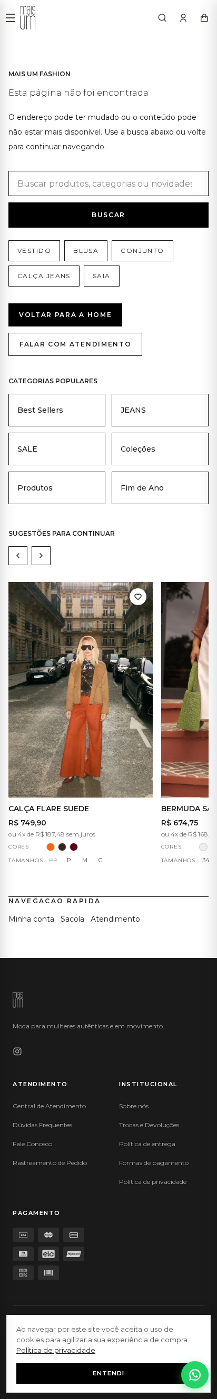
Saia (102, 276)
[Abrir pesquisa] (162, 17)
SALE (27, 449)
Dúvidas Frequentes (42, 1125)
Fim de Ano (142, 488)
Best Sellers (40, 410)
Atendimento (115, 919)
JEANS (133, 410)
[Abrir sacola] (204, 17)
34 (206, 860)
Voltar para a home (65, 315)
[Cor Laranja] (50, 847)
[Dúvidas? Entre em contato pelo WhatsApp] (195, 1374)
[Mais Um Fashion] (28, 17)
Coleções (138, 449)
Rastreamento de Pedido (50, 1163)
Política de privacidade (152, 1182)
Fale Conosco (32, 1144)
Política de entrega (147, 1144)
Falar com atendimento (75, 344)
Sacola (72, 919)
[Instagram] (17, 1051)
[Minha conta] (183, 17)
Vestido (34, 250)
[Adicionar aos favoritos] (138, 596)
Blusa (85, 250)
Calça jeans (44, 276)
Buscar (108, 215)
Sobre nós (134, 1106)
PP (53, 860)
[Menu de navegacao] (10, 17)
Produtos (35, 488)
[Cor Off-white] (203, 847)
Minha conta (31, 919)
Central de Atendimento (49, 1106)
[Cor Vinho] (74, 847)
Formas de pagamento (154, 1163)
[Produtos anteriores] (17, 555)
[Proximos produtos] (41, 555)
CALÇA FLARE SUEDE (48, 808)
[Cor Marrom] (62, 847)
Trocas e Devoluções (149, 1125)
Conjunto (142, 250)
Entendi (108, 1373)
